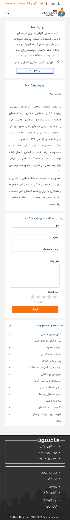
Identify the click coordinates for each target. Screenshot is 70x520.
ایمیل (56, 237)
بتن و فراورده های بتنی (47, 341)
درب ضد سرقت (49, 473)
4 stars (38, 297)
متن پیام (54, 261)
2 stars (49, 297)
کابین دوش (52, 56)
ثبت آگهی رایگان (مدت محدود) (24, 3)
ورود (52, 3)
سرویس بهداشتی (51, 374)
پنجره (41, 120)
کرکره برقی (51, 506)
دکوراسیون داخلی (51, 334)
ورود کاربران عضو (48, 452)
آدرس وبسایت (51, 249)
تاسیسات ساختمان (49, 407)
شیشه (24, 33)
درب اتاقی (52, 479)
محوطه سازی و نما (50, 394)
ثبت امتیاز (53, 292)
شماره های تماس (35, 70)
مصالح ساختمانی (51, 354)
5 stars (32, 297)
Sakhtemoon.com (51, 517)
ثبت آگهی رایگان (48, 446)
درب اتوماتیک (50, 500)
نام (57, 225)
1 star (54, 297)
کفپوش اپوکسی (49, 492)
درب (50, 120)
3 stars (43, 297)
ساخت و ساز (53, 401)
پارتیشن (49, 44)
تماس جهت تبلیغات (47, 458)
